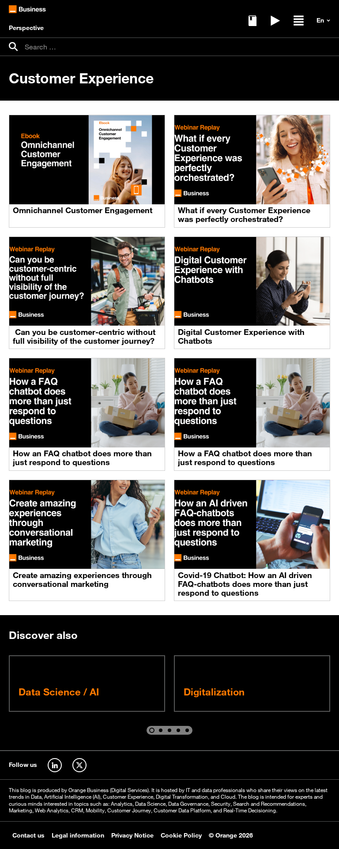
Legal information (78, 835)
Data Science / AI (59, 692)
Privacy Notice (132, 835)
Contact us (28, 835)
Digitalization (214, 692)
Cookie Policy (181, 835)
